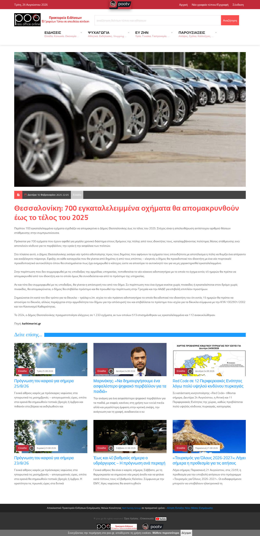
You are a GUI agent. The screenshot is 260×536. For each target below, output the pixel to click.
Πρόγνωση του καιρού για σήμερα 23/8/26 (44, 460)
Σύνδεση (238, 4)
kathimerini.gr (31, 323)
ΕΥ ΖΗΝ (152, 34)
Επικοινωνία (147, 518)
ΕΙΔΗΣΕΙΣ (61, 34)
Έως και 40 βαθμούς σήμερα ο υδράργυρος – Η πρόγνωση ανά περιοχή (129, 460)
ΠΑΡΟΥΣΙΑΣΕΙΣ (196, 34)
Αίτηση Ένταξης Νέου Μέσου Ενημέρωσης (190, 508)
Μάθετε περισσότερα (166, 532)
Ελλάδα (77, 195)
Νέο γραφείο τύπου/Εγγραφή (210, 4)
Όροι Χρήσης (131, 518)
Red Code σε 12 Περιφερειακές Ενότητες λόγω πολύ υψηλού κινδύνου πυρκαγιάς (208, 383)
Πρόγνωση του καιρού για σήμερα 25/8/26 (44, 383)
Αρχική (183, 4)
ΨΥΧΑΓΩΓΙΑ (107, 34)
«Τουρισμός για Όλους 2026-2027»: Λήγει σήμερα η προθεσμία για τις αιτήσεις (209, 460)
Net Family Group (131, 508)
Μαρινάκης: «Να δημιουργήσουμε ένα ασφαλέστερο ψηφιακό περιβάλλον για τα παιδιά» (129, 386)
